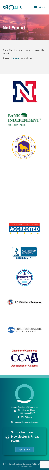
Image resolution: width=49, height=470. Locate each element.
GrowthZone (27, 466)
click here (14, 58)
